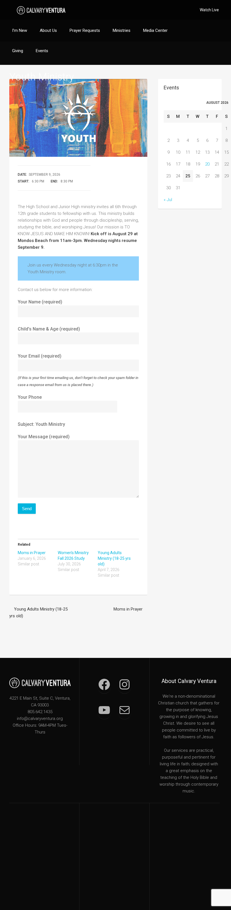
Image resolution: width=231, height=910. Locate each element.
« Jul (168, 199)
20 (207, 164)
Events (42, 50)
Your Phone (30, 397)
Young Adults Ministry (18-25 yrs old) (114, 558)
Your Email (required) (78, 370)
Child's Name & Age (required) (49, 329)
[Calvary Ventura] (41, 9)
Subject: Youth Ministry (41, 424)
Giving (17, 50)
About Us (48, 30)
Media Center (155, 30)
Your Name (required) (40, 302)
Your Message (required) (44, 436)
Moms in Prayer (32, 552)
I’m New (19, 30)
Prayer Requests (85, 30)
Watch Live (209, 10)
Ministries (121, 30)
